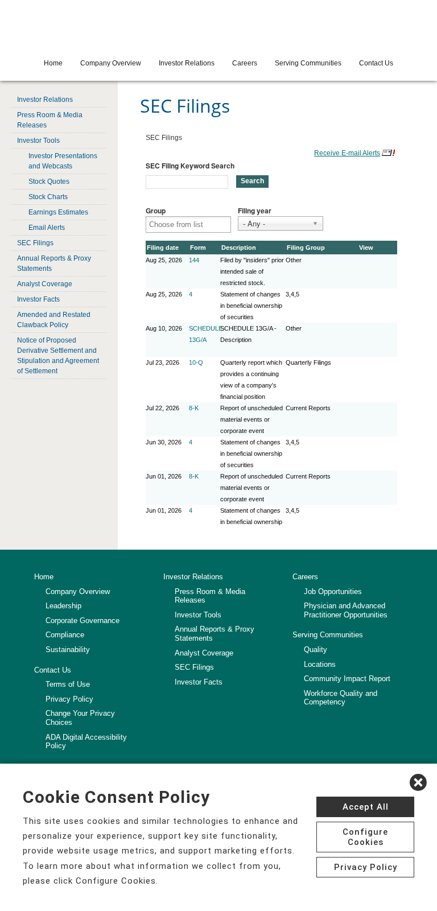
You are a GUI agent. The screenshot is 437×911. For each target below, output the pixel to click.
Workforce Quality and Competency (340, 698)
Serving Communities (308, 63)
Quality (315, 649)
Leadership (63, 605)
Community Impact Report (347, 678)
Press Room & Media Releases (50, 120)
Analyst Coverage (44, 284)
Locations (320, 664)
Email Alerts (46, 228)
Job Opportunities (333, 591)
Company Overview (110, 63)
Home (53, 63)
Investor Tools (38, 141)
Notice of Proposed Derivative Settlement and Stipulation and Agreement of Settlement (58, 355)
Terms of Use (68, 684)
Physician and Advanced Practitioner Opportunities (345, 610)
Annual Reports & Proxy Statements (54, 263)
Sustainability (68, 649)
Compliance (65, 634)
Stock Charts (48, 197)
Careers (244, 63)
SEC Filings (35, 243)
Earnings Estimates (58, 212)
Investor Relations (187, 63)
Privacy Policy (69, 699)
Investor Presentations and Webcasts (62, 161)
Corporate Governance (82, 620)
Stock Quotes (48, 182)
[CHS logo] (218, 25)
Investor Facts (38, 299)
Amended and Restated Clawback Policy (53, 320)
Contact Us (376, 63)
